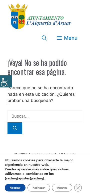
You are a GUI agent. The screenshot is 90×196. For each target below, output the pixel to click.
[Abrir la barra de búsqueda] (44, 37)
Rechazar (38, 188)
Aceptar (15, 188)
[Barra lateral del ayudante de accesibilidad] (6, 81)
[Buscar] (15, 128)
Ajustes (62, 188)
